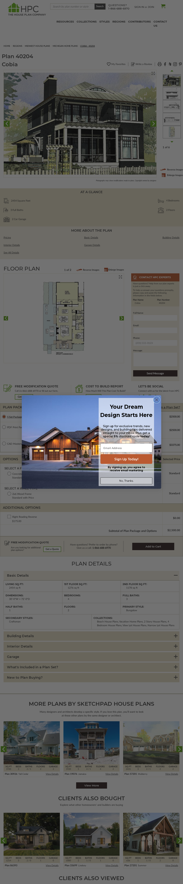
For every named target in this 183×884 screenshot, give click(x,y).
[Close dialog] (157, 400)
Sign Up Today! (126, 459)
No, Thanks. (126, 480)
